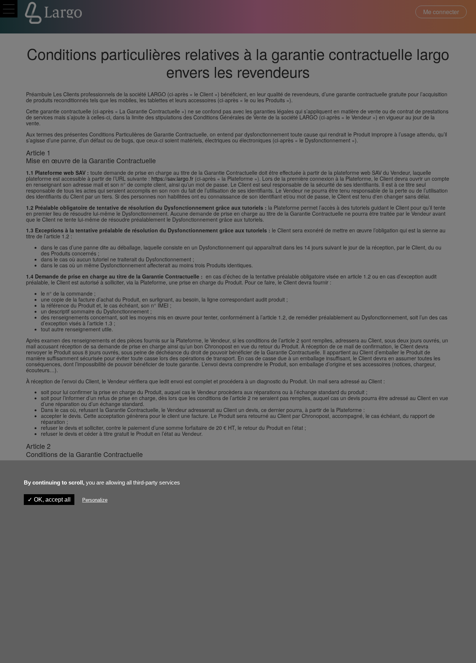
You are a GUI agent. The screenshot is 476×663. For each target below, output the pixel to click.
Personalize (94, 500)
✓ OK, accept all (49, 499)
